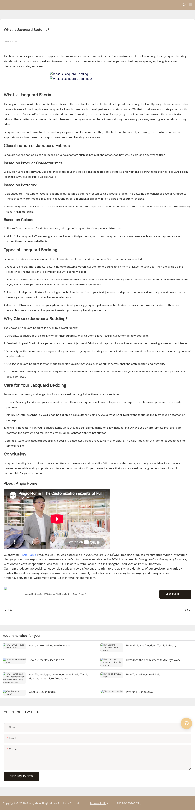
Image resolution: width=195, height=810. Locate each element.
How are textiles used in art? (46, 660)
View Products (175, 594)
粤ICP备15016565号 (129, 803)
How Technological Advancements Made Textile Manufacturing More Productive (58, 676)
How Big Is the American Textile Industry (151, 645)
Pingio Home (28, 555)
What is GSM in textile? (43, 691)
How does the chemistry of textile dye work (153, 660)
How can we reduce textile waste (49, 645)
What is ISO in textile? (139, 691)
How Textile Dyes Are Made (143, 674)
